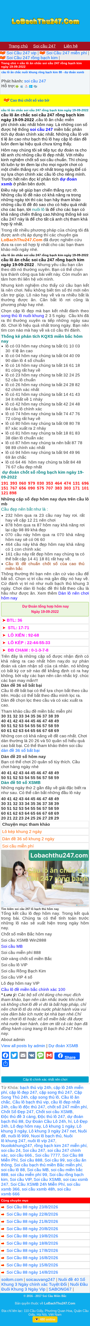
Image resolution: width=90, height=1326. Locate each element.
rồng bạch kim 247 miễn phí (60, 1145)
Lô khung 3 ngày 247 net (52, 1131)
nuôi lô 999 (18, 1136)
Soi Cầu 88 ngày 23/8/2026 (32, 1207)
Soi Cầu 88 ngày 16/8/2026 (32, 1257)
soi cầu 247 (35, 81)
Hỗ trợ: (8, 86)
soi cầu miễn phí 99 (28, 1174)
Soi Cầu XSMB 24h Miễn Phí (37, 1184)
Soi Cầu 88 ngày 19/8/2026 (32, 1236)
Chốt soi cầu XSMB (54, 1111)
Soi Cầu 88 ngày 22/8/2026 (32, 1214)
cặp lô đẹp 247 (23, 1092)
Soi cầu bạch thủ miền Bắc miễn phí (48, 1165)
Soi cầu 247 (34, 1150)
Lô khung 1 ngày (58, 1126)
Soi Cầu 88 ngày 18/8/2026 (32, 1243)
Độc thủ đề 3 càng (18, 1116)
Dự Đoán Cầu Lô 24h (46, 1121)
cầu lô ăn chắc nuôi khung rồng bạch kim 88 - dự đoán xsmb (42, 72)
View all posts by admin (23, 1045)
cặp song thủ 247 (55, 1092)
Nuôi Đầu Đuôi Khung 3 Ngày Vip (44, 1286)
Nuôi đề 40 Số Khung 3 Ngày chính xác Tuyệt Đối (43, 1282)
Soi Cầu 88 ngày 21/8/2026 (32, 1221)
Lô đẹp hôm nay (25, 1126)
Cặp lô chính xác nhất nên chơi (45, 1079)
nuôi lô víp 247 (41, 1140)
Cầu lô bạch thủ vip (30, 1102)
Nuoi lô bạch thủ (46, 1136)
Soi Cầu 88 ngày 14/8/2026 (32, 1272)
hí (70, 1121)
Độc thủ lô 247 (51, 1116)
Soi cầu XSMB (47, 1179)
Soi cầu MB (38, 1169)
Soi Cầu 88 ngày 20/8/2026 (32, 1228)
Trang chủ (8, 63)
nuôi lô (38, 209)
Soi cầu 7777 (47, 1155)
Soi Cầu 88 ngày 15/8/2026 (32, 1265)
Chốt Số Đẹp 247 (17, 1111)
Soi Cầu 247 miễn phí (66, 53)
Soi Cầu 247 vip (21, 53)
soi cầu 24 (11, 1150)
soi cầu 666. (21, 1155)
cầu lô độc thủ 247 (27, 1107)
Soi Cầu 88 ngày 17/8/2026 (32, 1250)
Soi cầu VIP (20, 1179)
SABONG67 (60, 1289)
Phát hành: (12, 81)
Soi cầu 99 (55, 1160)
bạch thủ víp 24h (35, 1087)
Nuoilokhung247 (16, 1145)
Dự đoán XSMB (63, 1045)
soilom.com (12, 1279)
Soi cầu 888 (31, 1160)
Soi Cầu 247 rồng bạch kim (32, 57)
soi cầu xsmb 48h (38, 1189)
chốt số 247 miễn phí (67, 1107)
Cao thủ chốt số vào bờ (29, 100)
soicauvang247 (40, 1279)
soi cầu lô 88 (13, 1169)
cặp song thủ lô (44, 1097)
